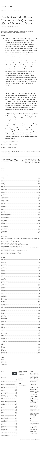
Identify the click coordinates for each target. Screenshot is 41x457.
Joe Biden (35, 401)
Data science (3, 187)
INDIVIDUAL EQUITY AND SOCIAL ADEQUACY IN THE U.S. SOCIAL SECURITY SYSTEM (18, 238)
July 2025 (3, 271)
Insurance (3, 407)
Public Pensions (4, 10)
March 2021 (3, 350)
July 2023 (3, 307)
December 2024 (4, 281)
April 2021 (3, 349)
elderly (20, 151)
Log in (2, 359)
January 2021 (3, 353)
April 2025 (3, 276)
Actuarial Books (21, 374)
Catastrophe (3, 181)
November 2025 (4, 265)
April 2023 (3, 312)
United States (33, 426)
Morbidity (10, 151)
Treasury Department (34, 421)
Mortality (10, 10)
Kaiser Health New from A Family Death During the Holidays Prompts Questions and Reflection (19, 42)
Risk (2, 225)
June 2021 (3, 346)
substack (32, 415)
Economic (3, 192)
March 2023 (3, 313)
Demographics (4, 191)
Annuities (3, 178)
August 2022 (3, 324)
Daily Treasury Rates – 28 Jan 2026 (7, 243)
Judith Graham (28, 151)
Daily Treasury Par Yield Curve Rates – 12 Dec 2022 (9, 160)
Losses (2, 209)
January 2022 (3, 335)
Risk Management (4, 226)
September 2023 (4, 304)
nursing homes (33, 407)
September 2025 (4, 268)
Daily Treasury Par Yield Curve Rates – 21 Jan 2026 (10, 250)
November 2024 (4, 282)
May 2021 (3, 347)
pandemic (33, 409)
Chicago (34, 381)
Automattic (37, 439)
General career (4, 198)
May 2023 (3, 310)
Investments (22, 10)
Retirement (3, 223)
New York (34, 406)
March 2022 (3, 332)
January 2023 (3, 316)
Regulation (3, 424)
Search (14, 373)
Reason (34, 412)
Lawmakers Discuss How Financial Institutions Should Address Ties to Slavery (31, 160)
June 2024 (3, 290)
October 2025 (3, 267)
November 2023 (4, 301)
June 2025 (3, 273)
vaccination (34, 427)
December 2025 (4, 264)
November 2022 (4, 319)
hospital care (23, 151)
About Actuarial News (22, 385)
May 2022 (3, 329)
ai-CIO (35, 373)
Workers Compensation (5, 232)
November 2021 (4, 338)
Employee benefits (4, 194)
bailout (36, 377)
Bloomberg (32, 378)
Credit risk (3, 184)
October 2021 (3, 339)
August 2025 (3, 270)
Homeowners (3, 203)
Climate (2, 183)
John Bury (32, 402)
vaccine (32, 429)
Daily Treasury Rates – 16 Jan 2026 (7, 253)
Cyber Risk (3, 186)
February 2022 (4, 333)
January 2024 (3, 298)
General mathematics (5, 200)
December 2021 (4, 336)
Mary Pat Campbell (15, 26)
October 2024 (3, 284)
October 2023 (3, 302)
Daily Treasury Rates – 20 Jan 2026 (7, 252)
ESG (36, 387)
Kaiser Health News (34, 151)
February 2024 (4, 296)
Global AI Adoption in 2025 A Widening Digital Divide (11, 244)
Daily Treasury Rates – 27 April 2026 (8, 240)
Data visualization (4, 189)
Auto (2, 180)
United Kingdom (34, 424)
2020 (31, 373)
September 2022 (4, 322)
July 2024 (3, 288)
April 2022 (3, 330)
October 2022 (3, 321)
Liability (2, 208)
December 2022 (4, 318)
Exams (2, 195)
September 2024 (4, 285)
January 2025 (3, 279)
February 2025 (4, 278)
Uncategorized (4, 231)
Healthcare (6, 151)
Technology (3, 229)
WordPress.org (4, 364)
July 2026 (3, 259)
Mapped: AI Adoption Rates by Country (8, 246)
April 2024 (3, 293)
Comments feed (4, 362)
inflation (35, 394)
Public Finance (16, 10)
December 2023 (4, 299)
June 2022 (3, 327)
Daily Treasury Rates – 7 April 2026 (7, 241)
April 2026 (3, 261)
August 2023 (3, 305)
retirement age (34, 413)
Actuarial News (7, 6)
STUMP (35, 414)
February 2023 (4, 315)
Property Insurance (5, 217)
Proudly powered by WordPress (24, 439)
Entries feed (3, 361)
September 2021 (4, 341)
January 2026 (3, 262)
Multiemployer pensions (6, 214)
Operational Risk (4, 215)
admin (2, 177)
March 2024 (3, 295)
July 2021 (3, 344)
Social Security (4, 228)
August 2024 (3, 287)
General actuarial (4, 197)
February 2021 (4, 352)
